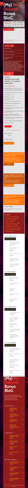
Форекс (5, 26)
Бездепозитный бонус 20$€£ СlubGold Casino (14, 259)
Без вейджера (20, 22)
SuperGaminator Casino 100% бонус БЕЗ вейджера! (14, 248)
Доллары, (16, 130)
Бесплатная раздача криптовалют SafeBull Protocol (14, 436)
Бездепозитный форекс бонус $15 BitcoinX (14, 473)
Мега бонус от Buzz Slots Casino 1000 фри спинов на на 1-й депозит (15, 243)
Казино (14, 22)
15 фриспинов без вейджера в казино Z (14, 420)
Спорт (18, 24)
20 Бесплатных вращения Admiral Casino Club (15, 264)
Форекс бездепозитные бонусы (11, 229)
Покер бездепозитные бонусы (11, 226)
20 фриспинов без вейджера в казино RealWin (13, 409)
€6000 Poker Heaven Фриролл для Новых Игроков (14, 278)
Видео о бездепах (8, 221)
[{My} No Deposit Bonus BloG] (14, 393)
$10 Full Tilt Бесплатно (14, 293)
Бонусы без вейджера (9, 219)
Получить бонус (8, 126)
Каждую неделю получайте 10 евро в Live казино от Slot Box (14, 176)
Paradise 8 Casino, (10, 130)
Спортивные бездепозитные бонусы (12, 228)
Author (7, 45)
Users (11, 45)
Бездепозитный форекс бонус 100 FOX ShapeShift (14, 468)
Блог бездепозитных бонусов (11, 218)
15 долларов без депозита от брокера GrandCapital (15, 330)
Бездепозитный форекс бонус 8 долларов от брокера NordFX (14, 318)
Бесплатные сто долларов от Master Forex (14, 324)
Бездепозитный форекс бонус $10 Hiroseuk (14, 479)
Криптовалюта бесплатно (10, 224)
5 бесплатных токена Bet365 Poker (14, 299)
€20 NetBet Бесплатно (14, 283)
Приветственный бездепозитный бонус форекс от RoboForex (14, 335)
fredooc (14, 40)
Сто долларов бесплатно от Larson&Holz (15, 313)
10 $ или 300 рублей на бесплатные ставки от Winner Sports (14, 360)
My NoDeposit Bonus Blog (9, 485)
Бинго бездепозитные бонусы (11, 216)
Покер (14, 24)
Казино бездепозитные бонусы (12, 41)
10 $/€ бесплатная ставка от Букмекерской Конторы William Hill (15, 349)
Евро (19, 130)
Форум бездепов (8, 231)
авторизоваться (8, 210)
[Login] (23, 1)
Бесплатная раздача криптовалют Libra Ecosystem (14, 442)
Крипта (9, 26)
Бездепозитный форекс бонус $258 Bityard (14, 462)
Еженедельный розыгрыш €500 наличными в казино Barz (15, 426)
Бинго (22, 24)
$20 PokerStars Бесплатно (13, 289)
